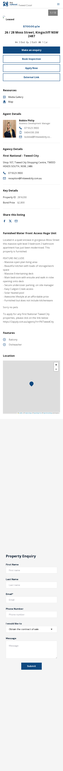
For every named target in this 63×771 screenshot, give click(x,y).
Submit (31, 666)
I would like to (14, 623)
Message (11, 638)
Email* (9, 594)
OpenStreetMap (47, 413)
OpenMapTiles (38, 413)
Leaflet (20, 413)
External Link (31, 77)
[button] (32, 384)
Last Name (12, 579)
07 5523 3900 (31, 128)
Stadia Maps (28, 413)
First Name (12, 564)
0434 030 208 (31, 132)
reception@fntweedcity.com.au (25, 178)
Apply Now (31, 68)
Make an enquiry (31, 50)
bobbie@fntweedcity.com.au (38, 136)
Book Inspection (31, 59)
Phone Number (14, 608)
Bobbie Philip (26, 120)
